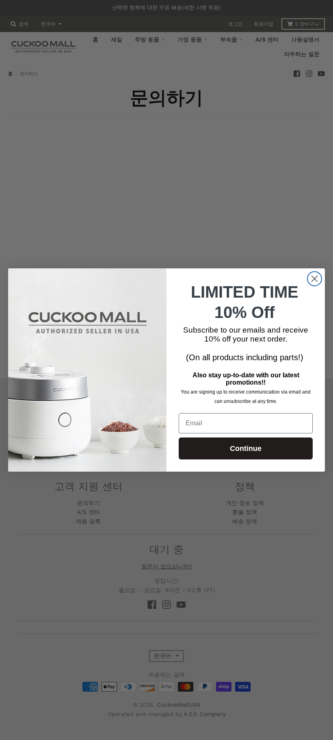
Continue (246, 448)
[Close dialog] (314, 279)
